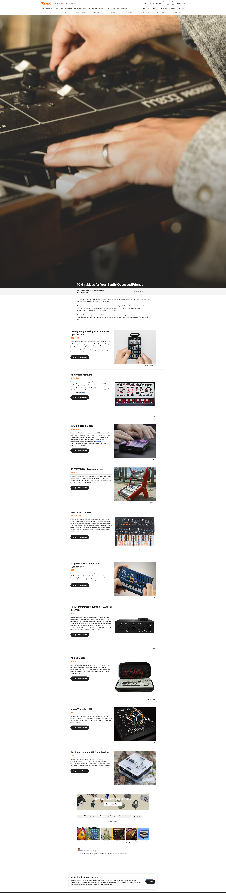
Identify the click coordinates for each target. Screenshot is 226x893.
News (148, 8)
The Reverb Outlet (47, 8)
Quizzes (129, 12)
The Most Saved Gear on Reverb (85, 841)
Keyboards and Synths (80, 8)
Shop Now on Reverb (80, 357)
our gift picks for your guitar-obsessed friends (104, 306)
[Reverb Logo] (46, 3)
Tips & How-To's (161, 12)
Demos (113, 12)
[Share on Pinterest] (141, 292)
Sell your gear (157, 3)
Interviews (96, 12)
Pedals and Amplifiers (66, 8)
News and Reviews (82, 292)
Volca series (97, 386)
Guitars (56, 8)
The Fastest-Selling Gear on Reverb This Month (137, 841)
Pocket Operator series (77, 348)
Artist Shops (164, 8)
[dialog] (113, 881)
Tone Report (178, 12)
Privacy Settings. (107, 884)
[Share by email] (143, 292)
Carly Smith (100, 290)
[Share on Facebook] (136, 292)
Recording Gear (92, 8)
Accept (150, 881)
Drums (101, 8)
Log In (183, 3)
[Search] (145, 3)
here (92, 352)
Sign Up (179, 3)
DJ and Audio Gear (110, 8)
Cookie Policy (133, 882)
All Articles (48, 12)
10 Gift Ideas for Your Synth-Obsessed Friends (110, 284)
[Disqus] (113, 870)
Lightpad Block (100, 441)
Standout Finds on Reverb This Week (111, 841)
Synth (136, 816)
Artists (64, 12)
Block (83, 443)
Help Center (181, 8)
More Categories (122, 8)
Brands (143, 8)
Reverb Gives (172, 8)
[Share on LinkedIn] (134, 292)
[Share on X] (138, 292)
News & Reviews (80, 12)
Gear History (145, 12)
